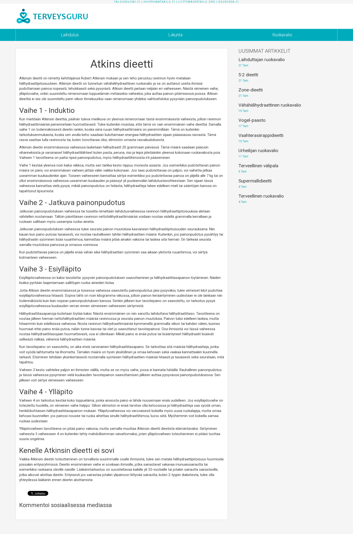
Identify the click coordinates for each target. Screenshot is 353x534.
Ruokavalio (282, 34)
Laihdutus (70, 34)
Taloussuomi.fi (127, 1)
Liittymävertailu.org (196, 1)
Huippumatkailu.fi (159, 1)
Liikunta (175, 34)
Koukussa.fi (229, 1)
